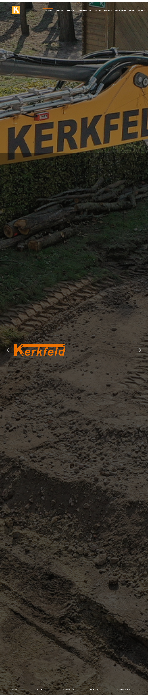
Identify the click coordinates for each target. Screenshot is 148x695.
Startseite (48, 10)
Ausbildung (108, 10)
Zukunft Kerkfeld (85, 10)
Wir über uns (71, 10)
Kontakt (131, 10)
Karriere (98, 10)
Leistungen (59, 10)
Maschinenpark (120, 10)
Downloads (141, 10)
